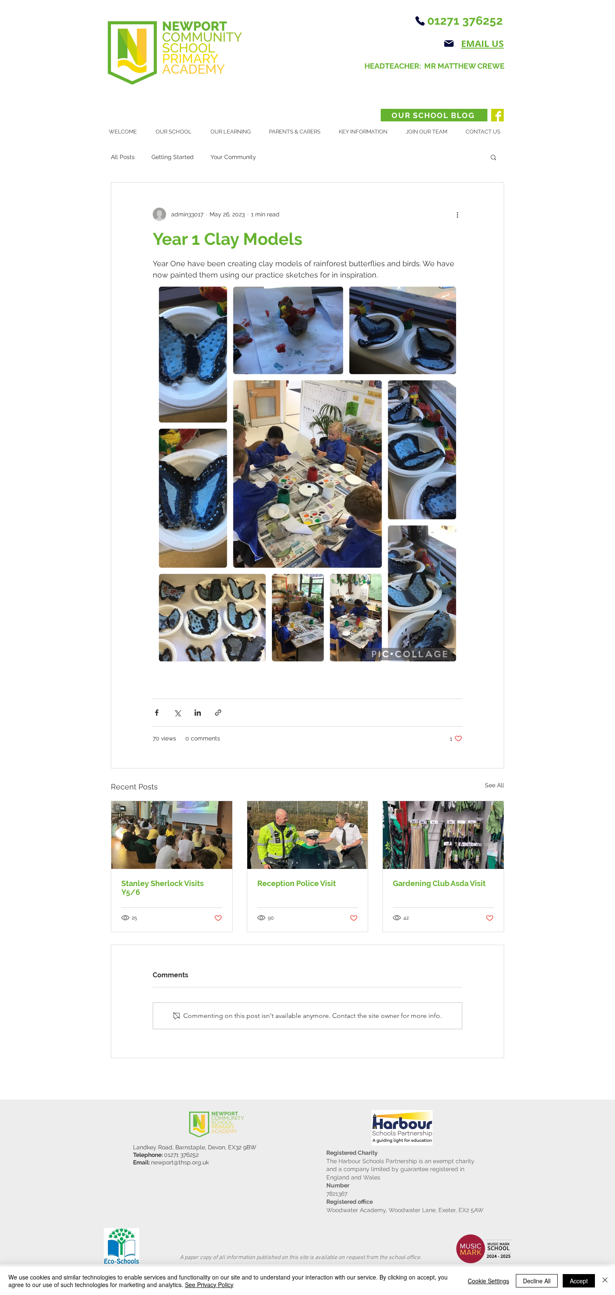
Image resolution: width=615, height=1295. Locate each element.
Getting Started (172, 157)
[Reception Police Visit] (307, 835)
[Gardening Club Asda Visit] (443, 835)
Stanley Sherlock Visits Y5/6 (162, 888)
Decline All (537, 1281)
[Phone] (420, 21)
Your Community (233, 157)
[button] (176, 131)
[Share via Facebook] (157, 713)
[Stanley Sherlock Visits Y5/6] (171, 835)
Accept (579, 1281)
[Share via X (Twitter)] (177, 713)
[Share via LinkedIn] (198, 713)
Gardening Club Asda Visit (439, 883)
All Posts (123, 157)
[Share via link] (218, 713)
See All (494, 785)
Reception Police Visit (296, 883)
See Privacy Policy (209, 1284)
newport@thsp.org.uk (180, 1162)
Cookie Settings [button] (488, 1281)
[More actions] (457, 214)
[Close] (605, 1280)
